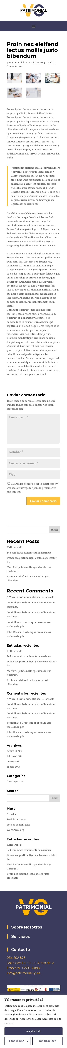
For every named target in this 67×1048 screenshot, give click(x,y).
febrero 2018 (14, 756)
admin (15, 62)
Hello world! (14, 547)
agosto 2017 (13, 767)
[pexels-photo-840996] (52, 78)
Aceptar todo (33, 1031)
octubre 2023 (14, 751)
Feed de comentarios (18, 825)
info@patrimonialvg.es (23, 973)
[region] (33, 1021)
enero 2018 (13, 761)
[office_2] (33, 93)
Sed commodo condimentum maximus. (29, 553)
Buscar (54, 530)
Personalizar (16, 1041)
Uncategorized (44, 62)
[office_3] (14, 93)
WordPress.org (15, 830)
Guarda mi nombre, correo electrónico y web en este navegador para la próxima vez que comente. (32, 488)
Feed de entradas (16, 819)
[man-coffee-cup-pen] (33, 78)
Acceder (11, 814)
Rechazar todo (47, 1041)
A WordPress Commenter (21, 597)
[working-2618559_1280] (14, 78)
